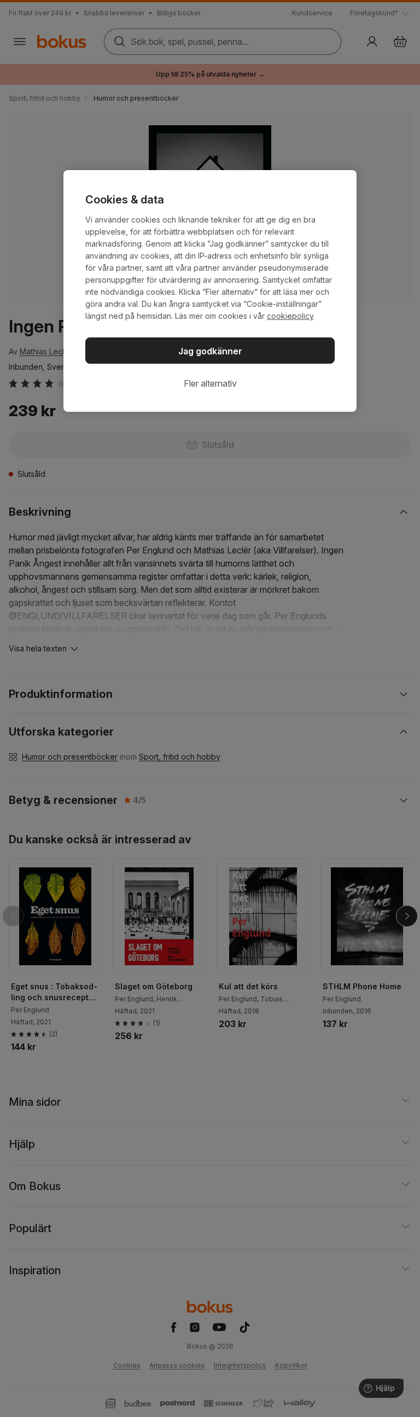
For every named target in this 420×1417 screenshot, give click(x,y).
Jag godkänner (210, 351)
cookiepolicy (290, 315)
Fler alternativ (210, 383)
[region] (210, 291)
